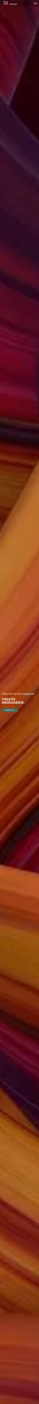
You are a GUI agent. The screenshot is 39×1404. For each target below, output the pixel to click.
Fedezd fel (10, 710)
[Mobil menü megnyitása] (35, 3)
